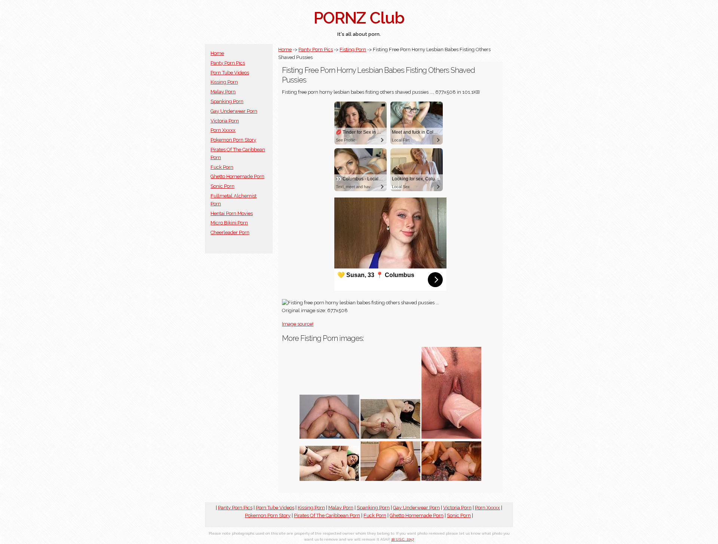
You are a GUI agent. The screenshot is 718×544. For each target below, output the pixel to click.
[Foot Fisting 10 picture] (451, 479)
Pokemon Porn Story (233, 140)
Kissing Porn (224, 82)
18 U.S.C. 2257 (402, 539)
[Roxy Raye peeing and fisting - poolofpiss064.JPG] (390, 479)
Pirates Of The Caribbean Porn (327, 515)
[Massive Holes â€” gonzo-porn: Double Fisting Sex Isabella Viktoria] (390, 437)
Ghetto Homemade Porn (237, 176)
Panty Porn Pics (228, 63)
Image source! (297, 324)
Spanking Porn (227, 101)
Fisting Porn (353, 49)
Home (217, 53)
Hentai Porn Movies (232, 213)
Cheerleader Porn (230, 232)
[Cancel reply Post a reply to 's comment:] (329, 437)
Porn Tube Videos (230, 72)
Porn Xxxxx (223, 130)
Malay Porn (223, 91)
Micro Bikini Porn (229, 223)
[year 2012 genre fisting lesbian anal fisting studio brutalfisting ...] (329, 479)
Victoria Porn (225, 121)
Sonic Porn (222, 186)
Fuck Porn (222, 167)
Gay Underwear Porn (234, 111)
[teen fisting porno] (451, 437)
